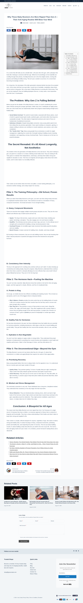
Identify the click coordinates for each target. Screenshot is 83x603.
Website (52, 520)
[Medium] (78, 1)
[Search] (78, 5)
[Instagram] (74, 1)
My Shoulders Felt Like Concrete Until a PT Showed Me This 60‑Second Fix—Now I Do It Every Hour (41, 503)
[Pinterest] (76, 1)
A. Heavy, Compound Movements (73, 59)
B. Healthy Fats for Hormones (73, 65)
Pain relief (58, 5)
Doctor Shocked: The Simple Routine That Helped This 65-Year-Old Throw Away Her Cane (34, 442)
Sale (54, 5)
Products (46, 5)
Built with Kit (67, 584)
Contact (69, 5)
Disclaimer (40, 597)
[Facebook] (72, 1)
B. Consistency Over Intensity (73, 61)
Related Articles (69, 73)
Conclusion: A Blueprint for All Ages (72, 72)
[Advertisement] (32, 171)
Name (21, 520)
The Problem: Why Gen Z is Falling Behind (72, 55)
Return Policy (33, 573)
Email (36, 520)
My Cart (32, 567)
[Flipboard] (29, 30)
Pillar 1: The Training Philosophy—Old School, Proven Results (73, 58)
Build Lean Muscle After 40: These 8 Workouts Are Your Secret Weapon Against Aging (33, 452)
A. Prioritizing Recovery (73, 69)
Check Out (33, 569)
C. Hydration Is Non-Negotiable (73, 66)
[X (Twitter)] (14, 30)
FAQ (31, 563)
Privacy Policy (26, 597)
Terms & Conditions (33, 597)
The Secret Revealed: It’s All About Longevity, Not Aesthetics (72, 56)
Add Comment (23, 525)
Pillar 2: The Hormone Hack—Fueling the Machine (73, 62)
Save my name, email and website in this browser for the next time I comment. (34, 537)
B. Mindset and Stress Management (73, 71)
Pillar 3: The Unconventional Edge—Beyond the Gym (73, 68)
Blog (50, 5)
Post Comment (24, 541)
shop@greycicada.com (10, 572)
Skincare (64, 5)
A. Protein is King (72, 64)
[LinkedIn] (24, 30)
